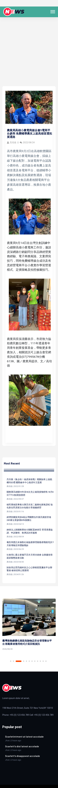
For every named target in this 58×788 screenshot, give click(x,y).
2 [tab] (13, 661)
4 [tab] (23, 661)
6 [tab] (29, 661)
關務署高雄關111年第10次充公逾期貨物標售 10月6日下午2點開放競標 (30, 493)
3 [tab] (18, 661)
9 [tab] (37, 661)
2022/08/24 (29, 142)
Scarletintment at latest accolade (24, 736)
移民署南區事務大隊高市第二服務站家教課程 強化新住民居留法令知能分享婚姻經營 (30, 506)
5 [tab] (26, 661)
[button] (52, 11)
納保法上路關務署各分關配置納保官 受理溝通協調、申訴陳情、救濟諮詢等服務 (30, 531)
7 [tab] (32, 661)
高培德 (13, 142)
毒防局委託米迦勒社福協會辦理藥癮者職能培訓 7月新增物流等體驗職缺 (30, 544)
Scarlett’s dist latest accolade (22, 746)
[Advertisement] (29, 55)
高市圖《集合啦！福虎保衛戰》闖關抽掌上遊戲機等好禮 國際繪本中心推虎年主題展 (29, 481)
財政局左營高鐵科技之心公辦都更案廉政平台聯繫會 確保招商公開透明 (29, 569)
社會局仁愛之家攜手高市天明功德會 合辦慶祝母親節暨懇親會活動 (30, 556)
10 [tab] (40, 661)
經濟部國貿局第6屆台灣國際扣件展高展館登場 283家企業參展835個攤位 (29, 518)
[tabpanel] (29, 625)
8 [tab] (34, 661)
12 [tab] (46, 661)
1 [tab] (10, 661)
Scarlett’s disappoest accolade (22, 755)
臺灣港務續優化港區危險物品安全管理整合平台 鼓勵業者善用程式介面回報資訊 (27, 642)
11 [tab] (43, 661)
